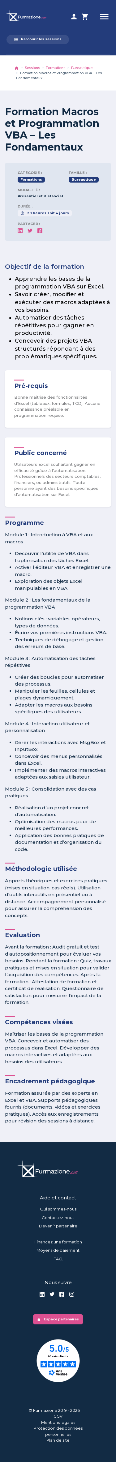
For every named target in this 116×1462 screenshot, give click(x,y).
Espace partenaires (58, 1319)
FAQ (58, 1258)
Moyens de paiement (58, 1250)
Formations (55, 68)
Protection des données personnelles (58, 1431)
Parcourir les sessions (38, 39)
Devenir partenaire (58, 1225)
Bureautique (81, 68)
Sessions (32, 68)
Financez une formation (58, 1241)
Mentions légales (58, 1422)
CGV (58, 1416)
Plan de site (58, 1440)
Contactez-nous (58, 1217)
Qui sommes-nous (58, 1208)
